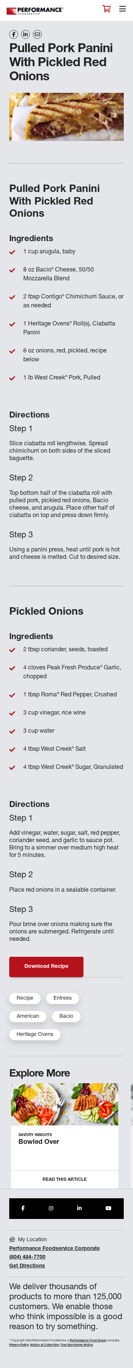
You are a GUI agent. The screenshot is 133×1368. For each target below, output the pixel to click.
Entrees (63, 998)
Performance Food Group (88, 1340)
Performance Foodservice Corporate (54, 1249)
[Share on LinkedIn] (25, 34)
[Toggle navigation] (123, 11)
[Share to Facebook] (23, 1208)
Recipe (25, 998)
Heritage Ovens (35, 1034)
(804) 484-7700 (27, 1257)
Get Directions (27, 1266)
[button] (119, 1139)
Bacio (66, 1016)
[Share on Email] (37, 34)
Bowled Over (38, 1142)
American (28, 1016)
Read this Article (64, 1180)
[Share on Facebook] (13, 34)
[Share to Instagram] (51, 1208)
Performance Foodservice (35, 11)
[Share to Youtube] (108, 1208)
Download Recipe (46, 966)
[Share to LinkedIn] (79, 1208)
